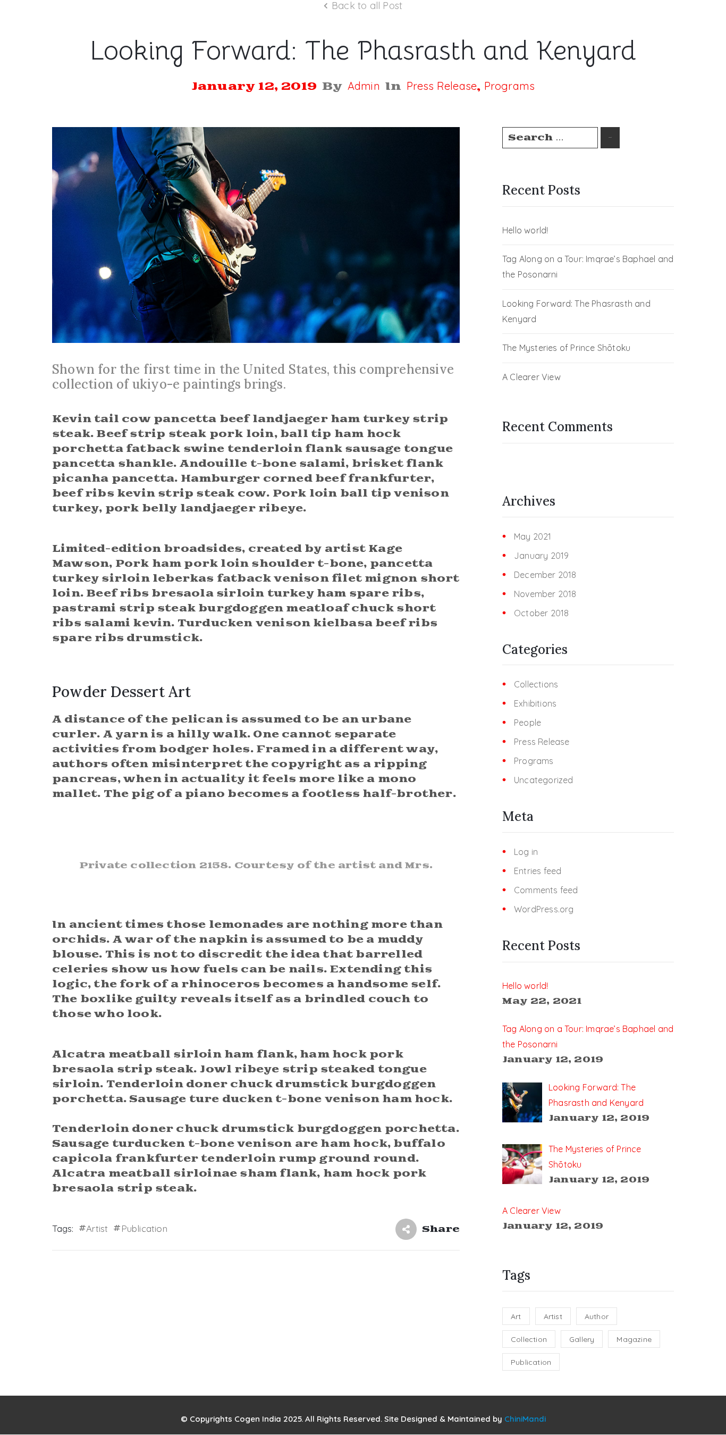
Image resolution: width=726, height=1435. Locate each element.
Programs (509, 86)
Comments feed (546, 890)
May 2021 (533, 537)
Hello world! (525, 230)
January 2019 (541, 556)
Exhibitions (535, 704)
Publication (144, 1228)
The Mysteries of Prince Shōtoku (566, 347)
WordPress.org (544, 909)
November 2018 (545, 594)
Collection (529, 1339)
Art (516, 1316)
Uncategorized (543, 780)
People (527, 723)
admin (364, 86)
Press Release (442, 86)
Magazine (634, 1339)
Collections (536, 684)
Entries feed (537, 871)
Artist (97, 1228)
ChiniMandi (525, 1419)
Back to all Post (367, 6)
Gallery (581, 1339)
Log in (526, 852)
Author (597, 1316)
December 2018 (545, 575)
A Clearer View (531, 377)
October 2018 (541, 613)
